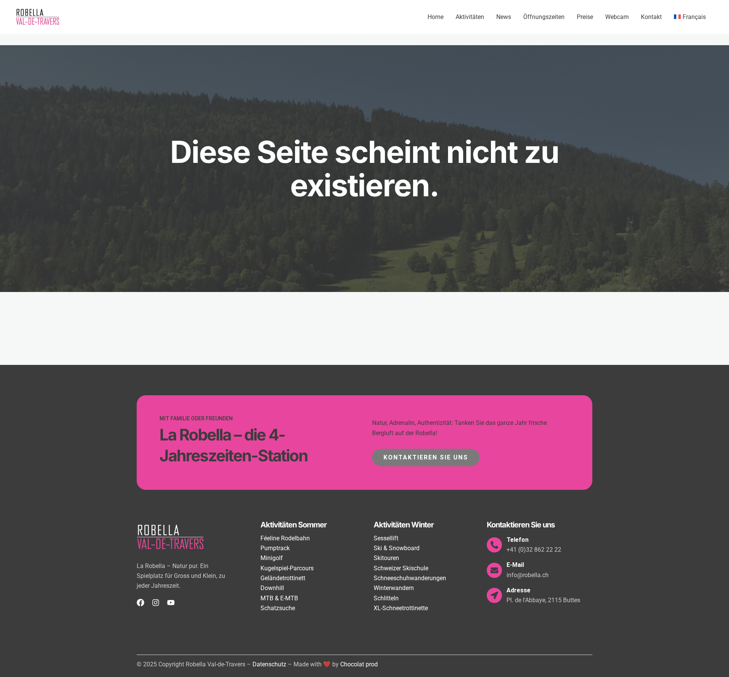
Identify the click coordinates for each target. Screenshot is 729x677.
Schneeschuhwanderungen (410, 578)
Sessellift (386, 538)
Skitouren (386, 558)
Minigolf (271, 558)
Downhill (272, 588)
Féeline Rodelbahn (285, 538)
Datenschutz (269, 664)
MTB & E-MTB (279, 598)
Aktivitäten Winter (404, 524)
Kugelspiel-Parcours (287, 568)
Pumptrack (275, 548)
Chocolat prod (359, 664)
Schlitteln (386, 598)
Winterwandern (394, 588)
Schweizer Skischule (401, 568)
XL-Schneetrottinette (401, 608)
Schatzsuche (277, 608)
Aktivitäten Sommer (293, 524)
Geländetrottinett (282, 578)
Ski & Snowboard (397, 548)
